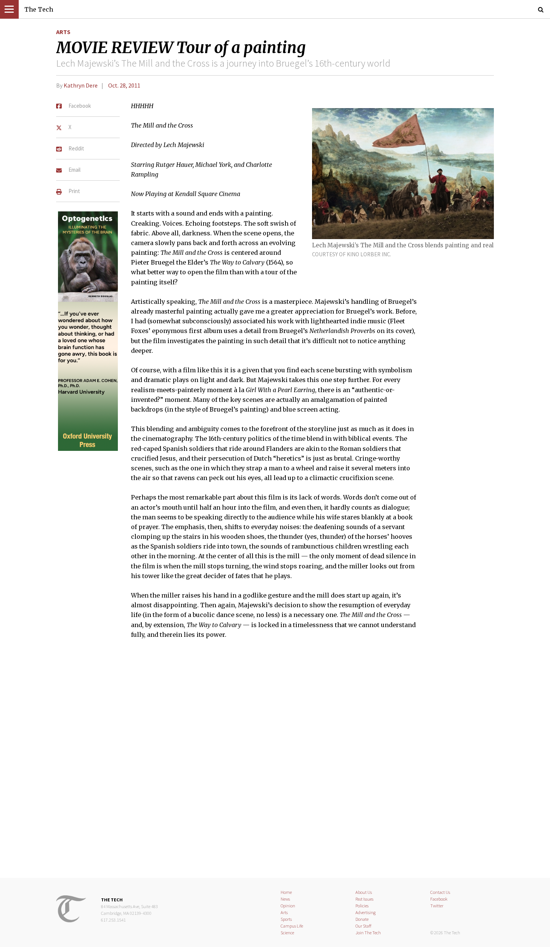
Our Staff (363, 926)
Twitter (436, 905)
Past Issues (364, 899)
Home (286, 892)
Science (287, 932)
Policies (362, 905)
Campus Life (292, 926)
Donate (362, 919)
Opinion (288, 905)
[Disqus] (275, 762)
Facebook (438, 899)
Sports (286, 919)
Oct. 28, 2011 (124, 85)
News (285, 899)
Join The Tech (368, 932)
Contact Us (440, 892)
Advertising (365, 912)
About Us (363, 892)
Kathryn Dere (81, 85)
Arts (63, 32)
